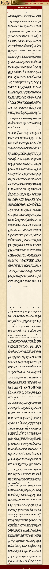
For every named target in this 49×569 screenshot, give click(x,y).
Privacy (29, 566)
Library (33, 1)
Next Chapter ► (38, 9)
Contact (32, 566)
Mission (16, 566)
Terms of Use (24, 566)
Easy (38, 3)
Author (34, 3)
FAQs (20, 566)
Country (26, 3)
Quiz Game (43, 1)
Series (41, 3)
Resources (38, 1)
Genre (30, 3)
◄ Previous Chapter (12, 9)
